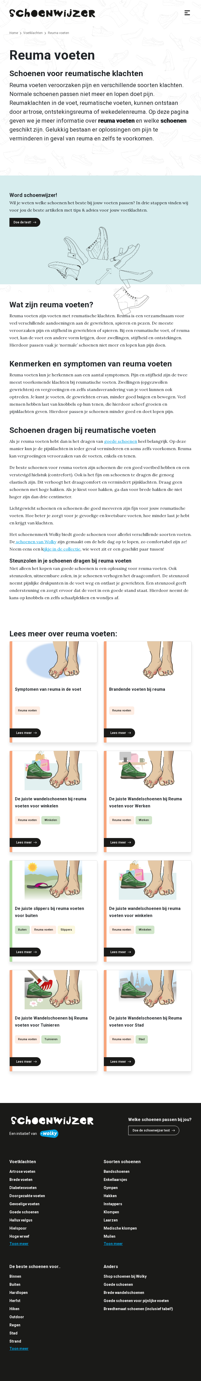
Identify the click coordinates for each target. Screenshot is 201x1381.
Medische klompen (120, 1228)
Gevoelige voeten (24, 1204)
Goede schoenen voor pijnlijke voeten (136, 1301)
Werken (144, 820)
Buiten (22, 929)
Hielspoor (18, 1228)
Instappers (113, 1204)
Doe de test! (22, 222)
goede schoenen (120, 441)
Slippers (66, 929)
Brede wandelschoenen (124, 1293)
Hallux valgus (20, 1220)
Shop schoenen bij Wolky (125, 1276)
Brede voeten (20, 1180)
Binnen (15, 1276)
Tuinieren (51, 1039)
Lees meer (24, 733)
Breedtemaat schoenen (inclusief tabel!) (138, 1309)
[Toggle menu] (187, 13)
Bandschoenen (117, 1171)
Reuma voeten (27, 710)
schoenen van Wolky (35, 541)
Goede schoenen (24, 1212)
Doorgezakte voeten (27, 1196)
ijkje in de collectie (61, 549)
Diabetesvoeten (23, 1188)
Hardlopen (18, 1293)
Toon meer (19, 1244)
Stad (142, 1039)
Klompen (111, 1212)
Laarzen (111, 1220)
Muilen (109, 1236)
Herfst (14, 1301)
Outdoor (16, 1317)
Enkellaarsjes (115, 1180)
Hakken (110, 1196)
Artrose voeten (22, 1171)
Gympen (111, 1188)
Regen (14, 1325)
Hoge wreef (19, 1236)
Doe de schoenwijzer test (151, 1130)
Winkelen (50, 820)
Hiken (14, 1309)
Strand (15, 1341)
